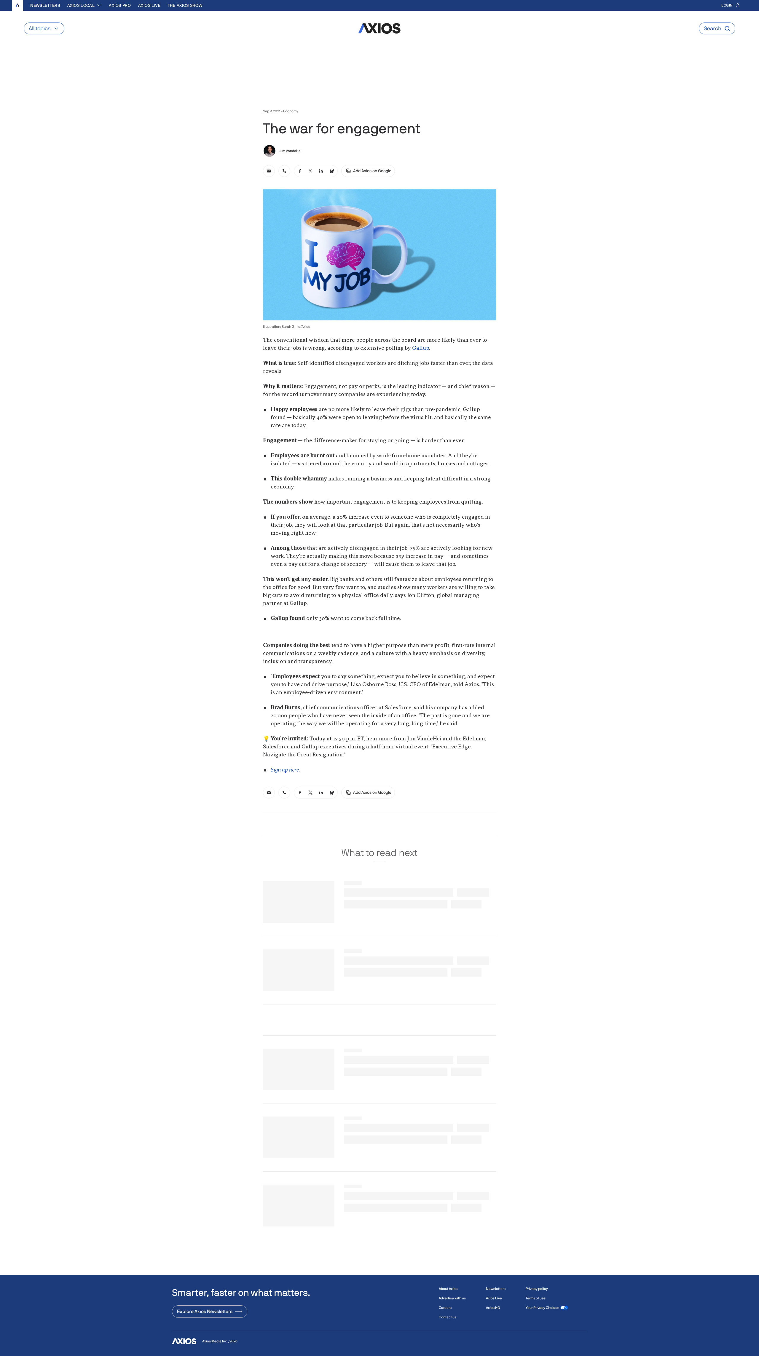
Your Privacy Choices (542, 1307)
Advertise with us (452, 1298)
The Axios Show (185, 5)
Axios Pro (120, 5)
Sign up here (285, 770)
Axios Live (149, 5)
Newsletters (45, 5)
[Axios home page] (17, 5)
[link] (269, 171)
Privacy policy (537, 1288)
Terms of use (536, 1298)
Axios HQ (493, 1307)
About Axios (448, 1288)
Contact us (447, 1317)
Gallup (420, 348)
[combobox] (85, 5)
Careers (445, 1307)
